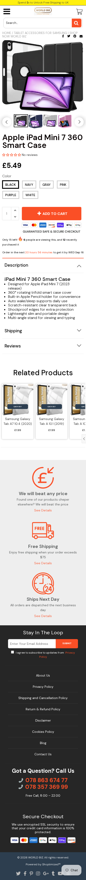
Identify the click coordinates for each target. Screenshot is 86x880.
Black (10, 185)
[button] (12, 155)
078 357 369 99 (46, 787)
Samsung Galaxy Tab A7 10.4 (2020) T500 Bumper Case (17, 422)
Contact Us (43, 754)
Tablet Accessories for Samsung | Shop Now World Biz (40, 34)
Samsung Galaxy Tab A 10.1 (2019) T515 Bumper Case (52, 422)
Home (6, 33)
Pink (63, 185)
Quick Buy (18, 406)
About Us (43, 675)
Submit (67, 643)
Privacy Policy (43, 687)
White (30, 195)
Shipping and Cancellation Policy (43, 698)
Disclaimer (43, 720)
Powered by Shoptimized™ (43, 864)
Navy (29, 185)
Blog (43, 743)
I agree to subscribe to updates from (45, 655)
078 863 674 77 (46, 780)
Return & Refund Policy (43, 709)
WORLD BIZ (35, 857)
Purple (10, 195)
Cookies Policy (43, 732)
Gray (46, 185)
